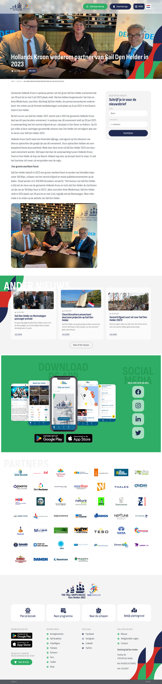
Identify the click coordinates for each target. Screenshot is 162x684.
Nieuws (19, 81)
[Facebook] (138, 392)
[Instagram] (138, 405)
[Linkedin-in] (138, 419)
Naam (111, 109)
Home (12, 81)
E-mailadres (113, 120)
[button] (139, 6)
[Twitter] (138, 433)
